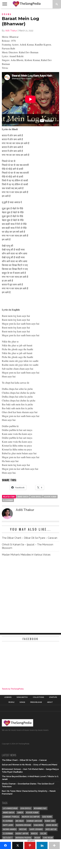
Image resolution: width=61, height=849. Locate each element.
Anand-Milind (51, 825)
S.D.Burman (8, 833)
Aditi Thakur (11, 30)
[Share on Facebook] (5, 845)
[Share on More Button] (54, 845)
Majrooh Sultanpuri (30, 816)
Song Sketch (22, 697)
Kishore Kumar (50, 496)
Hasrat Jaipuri (22, 833)
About (50, 702)
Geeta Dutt (8, 837)
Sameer (20, 812)
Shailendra (38, 825)
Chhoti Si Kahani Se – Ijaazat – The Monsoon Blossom (27, 546)
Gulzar (43, 833)
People (11, 702)
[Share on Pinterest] (29, 845)
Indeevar (22, 829)
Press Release (36, 702)
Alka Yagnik (47, 816)
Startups (53, 697)
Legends (7, 697)
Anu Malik (20, 820)
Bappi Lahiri (8, 825)
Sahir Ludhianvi (36, 829)
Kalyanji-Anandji (9, 829)
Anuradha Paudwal (23, 837)
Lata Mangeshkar (10, 808)
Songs (22, 702)
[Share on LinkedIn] (42, 845)
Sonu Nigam (48, 837)
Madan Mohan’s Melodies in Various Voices (26, 554)
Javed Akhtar (51, 829)
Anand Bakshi (23, 496)
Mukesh (34, 833)
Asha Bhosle (36, 496)
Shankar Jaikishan (34, 820)
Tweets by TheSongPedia (13, 689)
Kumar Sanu (50, 820)
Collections (38, 697)
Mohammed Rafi (40, 808)
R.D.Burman (8, 500)
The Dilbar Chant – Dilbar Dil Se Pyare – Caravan (29, 537)
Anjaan (37, 837)
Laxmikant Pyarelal (11, 816)
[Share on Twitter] (17, 845)
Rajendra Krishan (23, 825)
